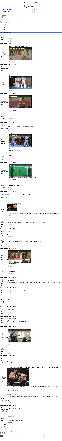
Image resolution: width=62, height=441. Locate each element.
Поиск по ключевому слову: (27, 6)
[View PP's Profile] (3, 125)
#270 (15, 414)
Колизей (35, 3)
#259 (15, 277)
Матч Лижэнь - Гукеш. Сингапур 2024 (6, 10)
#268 (15, 392)
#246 (15, 112)
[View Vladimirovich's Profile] (5, 270)
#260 (15, 287)
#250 (15, 162)
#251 (15, 181)
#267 (15, 365)
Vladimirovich (18, 110)
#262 (15, 306)
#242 (15, 43)
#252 (15, 191)
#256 (15, 238)
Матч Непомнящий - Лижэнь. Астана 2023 (7, 12)
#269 (15, 405)
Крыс (2, 51)
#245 (15, 93)
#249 (15, 152)
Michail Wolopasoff (4, 193)
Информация (35, 2)
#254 (15, 219)
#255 (15, 228)
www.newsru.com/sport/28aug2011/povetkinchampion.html (13, 366)
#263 (15, 316)
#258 (15, 267)
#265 (15, 346)
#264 (15, 326)
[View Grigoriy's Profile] (4, 231)
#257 (15, 248)
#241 (15, 33)
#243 (15, 64)
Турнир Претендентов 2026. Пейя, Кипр (7, 9)
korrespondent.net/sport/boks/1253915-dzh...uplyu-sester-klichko (14, 203)
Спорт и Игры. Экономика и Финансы (5, 22)
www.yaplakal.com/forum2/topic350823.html (12, 394)
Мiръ (1, 21)
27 (5, 430)
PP (2, 124)
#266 (15, 355)
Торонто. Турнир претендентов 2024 (6, 11)
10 (5, 428)
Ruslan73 (4, 432)
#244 (15, 73)
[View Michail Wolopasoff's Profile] (5, 194)
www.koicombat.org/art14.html (10, 318)
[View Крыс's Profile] (4, 81)
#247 (15, 122)
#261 (15, 297)
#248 (15, 132)
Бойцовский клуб (2, 434)
